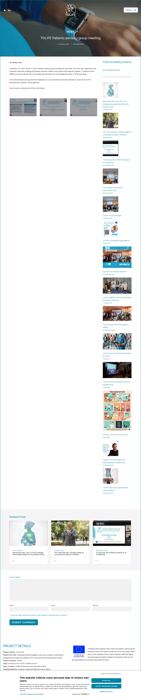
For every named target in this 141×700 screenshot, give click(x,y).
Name (12, 605)
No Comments (78, 44)
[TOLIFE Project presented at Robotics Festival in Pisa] (117, 371)
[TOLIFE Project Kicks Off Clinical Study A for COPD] (117, 342)
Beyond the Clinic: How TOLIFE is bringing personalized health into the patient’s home (116, 104)
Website (95, 605)
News (70, 31)
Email (53, 605)
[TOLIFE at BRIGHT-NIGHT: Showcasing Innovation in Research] (117, 287)
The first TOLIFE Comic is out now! (115, 435)
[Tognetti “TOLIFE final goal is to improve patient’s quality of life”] (110, 449)
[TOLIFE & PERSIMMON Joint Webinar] (110, 230)
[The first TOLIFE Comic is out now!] (117, 411)
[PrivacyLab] (84, 694)
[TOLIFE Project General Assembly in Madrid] (117, 314)
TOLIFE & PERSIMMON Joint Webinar (116, 241)
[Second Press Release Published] (117, 258)
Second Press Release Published (114, 272)
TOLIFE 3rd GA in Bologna (112, 215)
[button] (131, 10)
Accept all (106, 680)
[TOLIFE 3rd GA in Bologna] (110, 205)
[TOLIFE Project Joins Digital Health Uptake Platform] (110, 477)
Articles (19, 523)
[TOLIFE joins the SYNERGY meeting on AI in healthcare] (110, 149)
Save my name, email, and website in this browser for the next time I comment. (39, 615)
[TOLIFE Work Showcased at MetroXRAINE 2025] (110, 177)
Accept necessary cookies (106, 686)
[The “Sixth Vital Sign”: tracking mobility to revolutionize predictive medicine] (110, 122)
